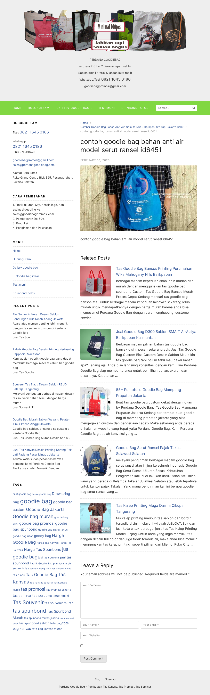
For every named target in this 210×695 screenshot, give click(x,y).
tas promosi (33, 589)
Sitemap (110, 679)
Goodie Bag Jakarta (45, 509)
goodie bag (36, 501)
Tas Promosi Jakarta (58, 589)
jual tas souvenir (48, 557)
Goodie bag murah (33, 516)
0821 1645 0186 (116, 79)
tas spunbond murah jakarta (41, 618)
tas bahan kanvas (61, 568)
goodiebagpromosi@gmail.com (105, 86)
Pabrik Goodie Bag (41, 563)
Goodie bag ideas (27, 276)
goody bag (42, 536)
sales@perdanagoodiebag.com (34, 164)
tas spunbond (29, 611)
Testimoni (106, 107)
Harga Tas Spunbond (42, 549)
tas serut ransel (58, 595)
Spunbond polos (134, 107)
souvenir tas (21, 568)
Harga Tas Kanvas (48, 542)
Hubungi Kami (39, 107)
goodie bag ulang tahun (52, 529)
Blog (97, 679)
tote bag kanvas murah (47, 628)
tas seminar (22, 596)
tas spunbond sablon (34, 623)
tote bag (56, 623)
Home (17, 107)
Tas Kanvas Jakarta (41, 582)
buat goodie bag (22, 494)
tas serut (39, 595)
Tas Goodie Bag (41, 574)
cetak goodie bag (41, 494)
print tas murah (62, 563)
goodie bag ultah (23, 536)
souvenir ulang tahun (40, 568)
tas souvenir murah (59, 603)
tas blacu (19, 575)
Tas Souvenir (28, 602)
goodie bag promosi (36, 523)
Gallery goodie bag (72, 107)
